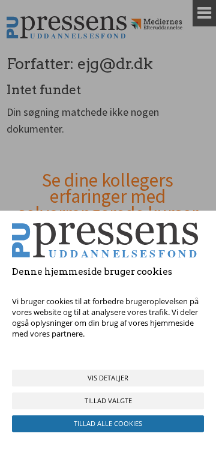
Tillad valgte (108, 400)
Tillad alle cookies (108, 423)
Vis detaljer (108, 377)
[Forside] (67, 27)
